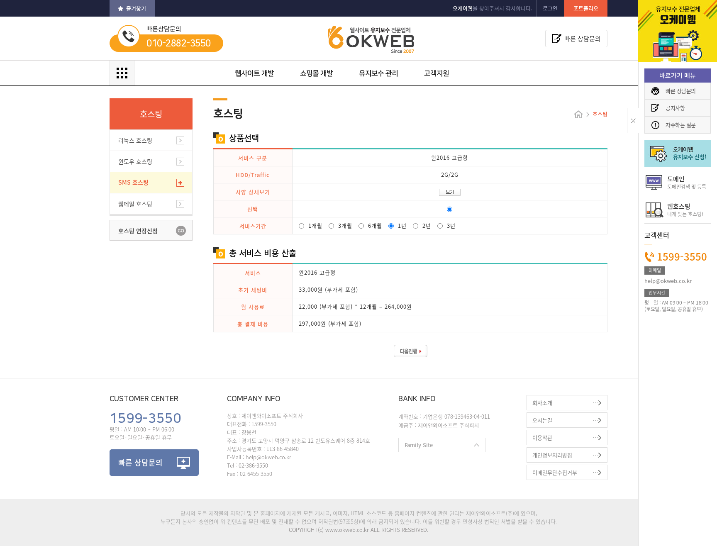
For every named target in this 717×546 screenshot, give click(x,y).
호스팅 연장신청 (138, 231)
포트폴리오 (585, 8)
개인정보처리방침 (552, 455)
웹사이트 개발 (254, 73)
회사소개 (542, 403)
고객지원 (436, 73)
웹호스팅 (685, 210)
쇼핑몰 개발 (316, 73)
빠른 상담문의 (681, 91)
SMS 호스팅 (133, 182)
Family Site (415, 446)
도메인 (686, 182)
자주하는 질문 (681, 125)
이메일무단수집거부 (554, 472)
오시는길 (542, 420)
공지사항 (675, 108)
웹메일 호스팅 (135, 204)
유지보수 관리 (378, 73)
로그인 (550, 8)
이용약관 (542, 437)
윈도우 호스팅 (135, 161)
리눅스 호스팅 (135, 140)
